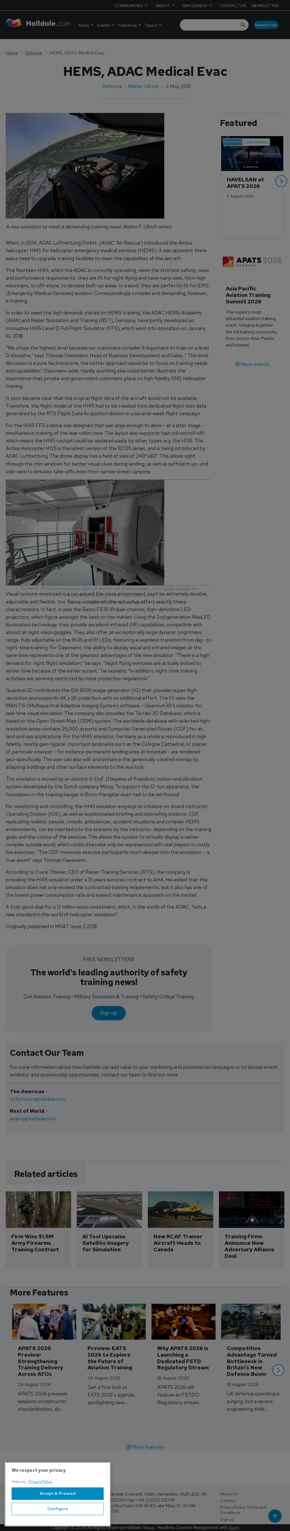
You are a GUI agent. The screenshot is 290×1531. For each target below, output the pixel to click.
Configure (57, 1508)
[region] (58, 1494)
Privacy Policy (40, 1481)
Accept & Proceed (58, 1493)
